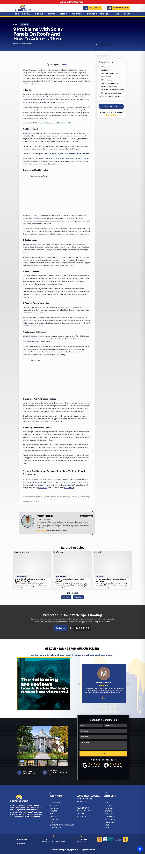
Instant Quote (92, 14)
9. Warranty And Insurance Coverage (111, 93)
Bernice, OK (54, 819)
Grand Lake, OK (55, 828)
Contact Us (60, 628)
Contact (127, 14)
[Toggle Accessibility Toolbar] (140, 849)
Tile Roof (80, 814)
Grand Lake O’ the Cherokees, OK (62, 825)
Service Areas (104, 14)
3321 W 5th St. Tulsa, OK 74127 (54, 842)
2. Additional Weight (106, 70)
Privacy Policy (21, 843)
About (117, 14)
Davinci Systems (83, 808)
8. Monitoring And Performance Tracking (112, 90)
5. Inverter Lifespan (106, 80)
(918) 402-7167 (42, 488)
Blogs (15, 24)
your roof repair (69, 488)
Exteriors (51, 14)
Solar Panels (24, 24)
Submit (103, 754)
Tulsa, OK (53, 805)
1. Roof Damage (105, 67)
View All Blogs (78, 597)
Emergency (63, 14)
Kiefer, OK (53, 811)
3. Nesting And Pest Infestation (109, 73)
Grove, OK (53, 822)
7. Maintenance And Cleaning (109, 86)
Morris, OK (54, 808)
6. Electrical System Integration (109, 83)
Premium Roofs (77, 14)
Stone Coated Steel (84, 811)
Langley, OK (54, 817)
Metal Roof (81, 816)
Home (17, 14)
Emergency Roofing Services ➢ (72, 2)
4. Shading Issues (106, 76)
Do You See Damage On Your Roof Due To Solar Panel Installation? (112, 96)
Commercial (39, 14)
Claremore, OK (55, 803)
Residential (26, 14)
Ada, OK (52, 814)
